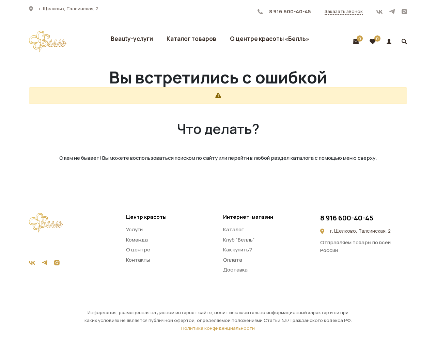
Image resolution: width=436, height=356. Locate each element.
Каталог (233, 229)
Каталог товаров (191, 39)
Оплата (232, 259)
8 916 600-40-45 (289, 11)
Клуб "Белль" (239, 239)
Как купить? (237, 249)
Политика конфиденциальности (218, 328)
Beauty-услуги (132, 39)
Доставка (235, 269)
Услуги (134, 229)
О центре (138, 249)
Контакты (138, 259)
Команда (137, 239)
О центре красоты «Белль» (269, 39)
